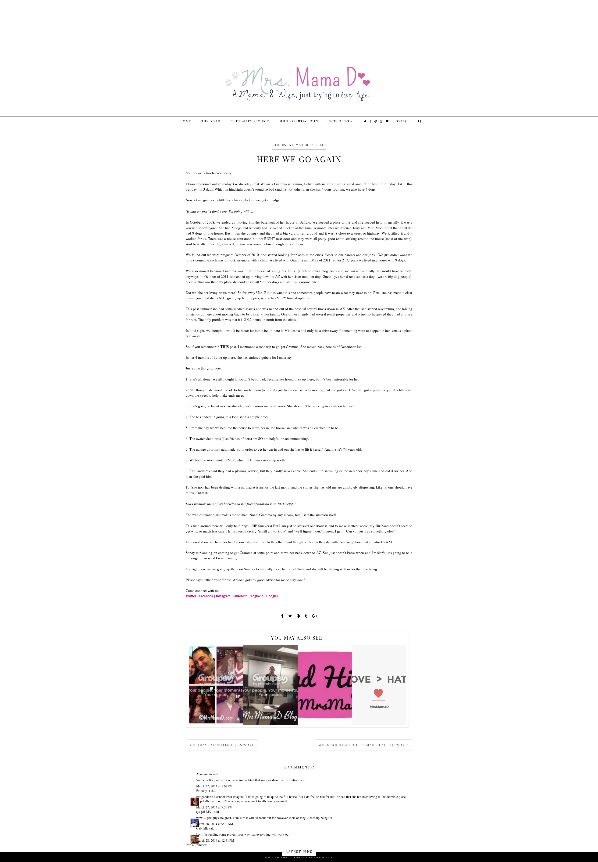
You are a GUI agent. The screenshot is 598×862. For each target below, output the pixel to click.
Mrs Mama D (283, 857)
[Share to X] (290, 616)
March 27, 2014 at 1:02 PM (214, 786)
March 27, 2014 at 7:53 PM (214, 807)
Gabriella (202, 828)
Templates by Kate (319, 857)
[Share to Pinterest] (298, 616)
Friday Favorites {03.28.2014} (222, 744)
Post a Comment (196, 845)
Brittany (201, 790)
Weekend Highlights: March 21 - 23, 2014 (362, 744)
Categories (338, 121)
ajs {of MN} (204, 811)
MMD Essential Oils (298, 121)
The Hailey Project (250, 121)
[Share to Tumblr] (306, 616)
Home (185, 121)
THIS (224, 346)
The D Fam (211, 121)
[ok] (419, 121)
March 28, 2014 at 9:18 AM (214, 824)
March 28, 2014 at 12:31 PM (215, 840)
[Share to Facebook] (282, 616)
